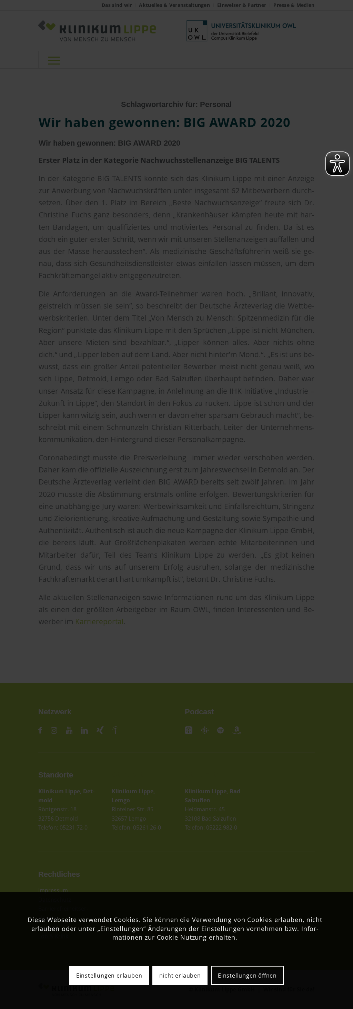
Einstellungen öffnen (247, 975)
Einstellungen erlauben (109, 975)
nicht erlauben (180, 975)
